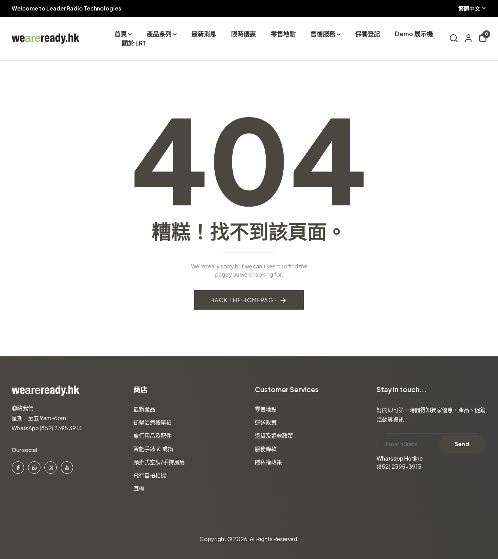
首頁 (120, 34)
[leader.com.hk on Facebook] (18, 467)
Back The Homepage (243, 299)
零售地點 (283, 34)
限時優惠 (243, 34)
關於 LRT (134, 43)
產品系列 (159, 34)
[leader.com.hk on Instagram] (50, 467)
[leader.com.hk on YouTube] (67, 467)
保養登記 (367, 34)
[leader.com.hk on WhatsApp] (34, 467)
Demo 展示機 (414, 34)
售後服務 (322, 34)
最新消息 (203, 34)
